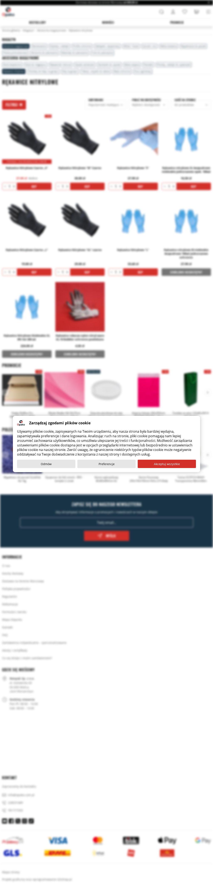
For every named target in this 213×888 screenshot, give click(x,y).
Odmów (46, 464)
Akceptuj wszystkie (167, 464)
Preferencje (107, 464)
